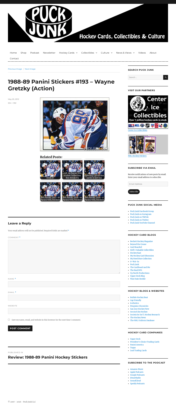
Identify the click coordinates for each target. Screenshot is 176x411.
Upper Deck (135, 339)
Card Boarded (136, 247)
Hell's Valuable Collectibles (142, 250)
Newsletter (49, 52)
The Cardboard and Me (140, 267)
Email (12, 292)
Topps (133, 347)
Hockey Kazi (135, 253)
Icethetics (134, 303)
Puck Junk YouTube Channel (142, 223)
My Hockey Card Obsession (142, 256)
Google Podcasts (137, 375)
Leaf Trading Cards (138, 350)
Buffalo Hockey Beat (139, 297)
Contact (14, 58)
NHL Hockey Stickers (137, 156)
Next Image (30, 69)
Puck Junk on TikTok (139, 217)
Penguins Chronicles (139, 306)
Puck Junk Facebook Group (142, 211)
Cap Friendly (135, 300)
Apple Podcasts (136, 372)
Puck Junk (134, 264)
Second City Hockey (138, 312)
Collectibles (87, 52)
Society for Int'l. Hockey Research (145, 315)
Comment (14, 237)
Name (12, 279)
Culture (105, 52)
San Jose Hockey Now (139, 309)
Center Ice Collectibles (137, 130)
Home (13, 52)
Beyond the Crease (138, 244)
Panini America (137, 345)
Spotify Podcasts (137, 383)
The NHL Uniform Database (142, 320)
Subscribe (134, 192)
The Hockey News (138, 317)
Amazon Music (136, 369)
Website (12, 306)
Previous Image (15, 69)
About (153, 52)
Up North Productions (139, 273)
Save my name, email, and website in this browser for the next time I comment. (46, 320)
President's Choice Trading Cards (144, 342)
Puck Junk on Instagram (140, 214)
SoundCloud (135, 381)
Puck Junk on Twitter (139, 220)
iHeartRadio (135, 378)
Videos (142, 52)
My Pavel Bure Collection (141, 259)
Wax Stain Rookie (137, 279)
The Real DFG (136, 270)
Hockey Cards (66, 52)
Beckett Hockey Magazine (141, 241)
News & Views (123, 52)
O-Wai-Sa (134, 261)
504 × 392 (12, 103)
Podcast (34, 52)
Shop (23, 52)
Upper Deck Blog (137, 276)
